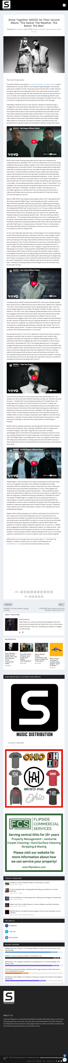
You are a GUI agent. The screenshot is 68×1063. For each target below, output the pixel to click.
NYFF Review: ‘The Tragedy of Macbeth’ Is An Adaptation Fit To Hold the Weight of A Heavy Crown (32, 962)
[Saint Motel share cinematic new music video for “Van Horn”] (41, 647)
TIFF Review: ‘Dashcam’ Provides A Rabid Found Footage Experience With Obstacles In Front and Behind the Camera (32, 970)
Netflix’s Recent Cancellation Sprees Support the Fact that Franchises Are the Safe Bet (35, 912)
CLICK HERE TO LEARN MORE (16, 743)
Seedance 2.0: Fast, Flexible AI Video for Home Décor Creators (30, 883)
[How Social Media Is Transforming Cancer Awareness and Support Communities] (7, 898)
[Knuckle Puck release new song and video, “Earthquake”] (26, 647)
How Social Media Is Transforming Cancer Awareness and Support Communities (35, 897)
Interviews (49, 29)
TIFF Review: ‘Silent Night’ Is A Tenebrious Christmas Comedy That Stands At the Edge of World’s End (33, 978)
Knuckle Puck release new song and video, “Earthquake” (25, 657)
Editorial (36, 29)
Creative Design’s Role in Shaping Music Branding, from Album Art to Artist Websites (34, 890)
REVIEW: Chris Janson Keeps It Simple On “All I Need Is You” (23, 956)
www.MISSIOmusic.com (13, 544)
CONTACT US (50, 1061)
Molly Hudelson (18, 29)
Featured (42, 29)
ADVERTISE (39, 1061)
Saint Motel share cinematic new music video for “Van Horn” (41, 657)
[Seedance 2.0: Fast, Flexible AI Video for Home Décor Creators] (7, 884)
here (44, 539)
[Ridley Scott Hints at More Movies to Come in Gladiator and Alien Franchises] (7, 905)
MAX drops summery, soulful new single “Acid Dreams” (55, 661)
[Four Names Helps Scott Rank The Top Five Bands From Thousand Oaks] (11, 647)
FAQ (44, 1061)
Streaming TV (30, 914)
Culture (20, 884)
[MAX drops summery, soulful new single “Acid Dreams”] (56, 649)
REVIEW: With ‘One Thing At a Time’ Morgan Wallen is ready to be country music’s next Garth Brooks (32, 949)
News (54, 29)
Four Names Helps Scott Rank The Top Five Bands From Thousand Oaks (11, 658)
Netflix (24, 914)
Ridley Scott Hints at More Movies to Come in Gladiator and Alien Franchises (34, 904)
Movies (25, 906)
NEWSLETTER (30, 1061)
